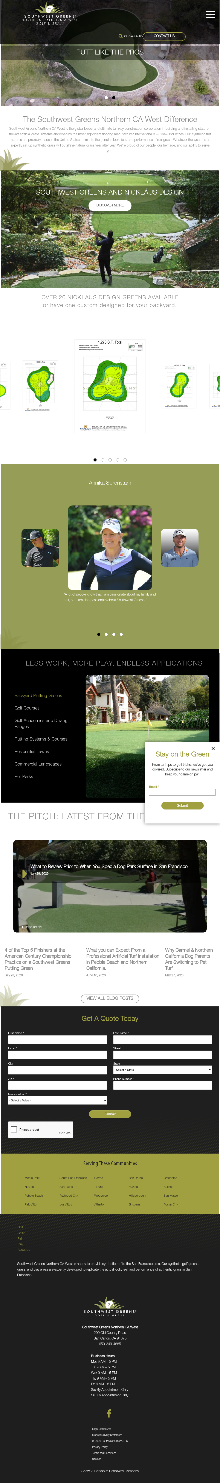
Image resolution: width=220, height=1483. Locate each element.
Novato (29, 1187)
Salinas (168, 1187)
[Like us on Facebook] (109, 1417)
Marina (133, 1187)
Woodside (101, 1196)
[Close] (213, 749)
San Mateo (171, 1196)
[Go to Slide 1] (106, 97)
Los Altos (66, 1204)
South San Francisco (73, 1178)
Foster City (171, 1204)
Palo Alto (31, 1204)
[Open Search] (121, 36)
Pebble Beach (34, 1196)
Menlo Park (32, 1178)
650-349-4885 (133, 36)
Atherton (99, 1204)
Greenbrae (170, 1178)
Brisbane (134, 1204)
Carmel (99, 1178)
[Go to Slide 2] (113, 97)
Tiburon (99, 1187)
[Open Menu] (210, 14)
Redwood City (69, 1196)
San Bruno (136, 1178)
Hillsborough (137, 1196)
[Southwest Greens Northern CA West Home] (49, 13)
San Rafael (66, 1187)
